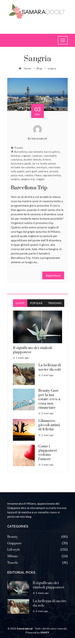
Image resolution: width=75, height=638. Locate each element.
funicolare (17, 163)
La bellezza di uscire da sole (49, 367)
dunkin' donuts (32, 159)
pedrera (43, 171)
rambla (28, 175)
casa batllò (50, 155)
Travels (18, 147)
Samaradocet (39, 138)
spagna (25, 179)
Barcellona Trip (29, 188)
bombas (15, 155)
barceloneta (36, 151)
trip (32, 179)
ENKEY (45, 632)
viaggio (40, 179)
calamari (37, 155)
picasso (53, 171)
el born (47, 159)
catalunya (17, 159)
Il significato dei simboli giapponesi (32, 350)
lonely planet (48, 163)
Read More (53, 275)
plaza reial (17, 175)
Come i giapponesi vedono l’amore (47, 452)
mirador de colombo (23, 167)
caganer (26, 155)
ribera (37, 175)
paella (20, 171)
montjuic (42, 167)
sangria (15, 179)
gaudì (28, 163)
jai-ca (35, 163)
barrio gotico (52, 151)
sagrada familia (52, 175)
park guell (32, 171)
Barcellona (20, 151)
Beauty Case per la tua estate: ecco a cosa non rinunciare (49, 399)
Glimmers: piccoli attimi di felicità (49, 425)
